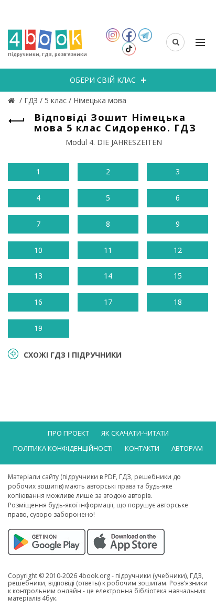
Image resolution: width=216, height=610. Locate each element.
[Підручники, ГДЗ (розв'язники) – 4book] (12, 100)
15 (178, 276)
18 (178, 302)
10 (38, 250)
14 (108, 276)
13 (38, 276)
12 (178, 250)
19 (38, 328)
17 (108, 302)
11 (108, 250)
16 (38, 302)
